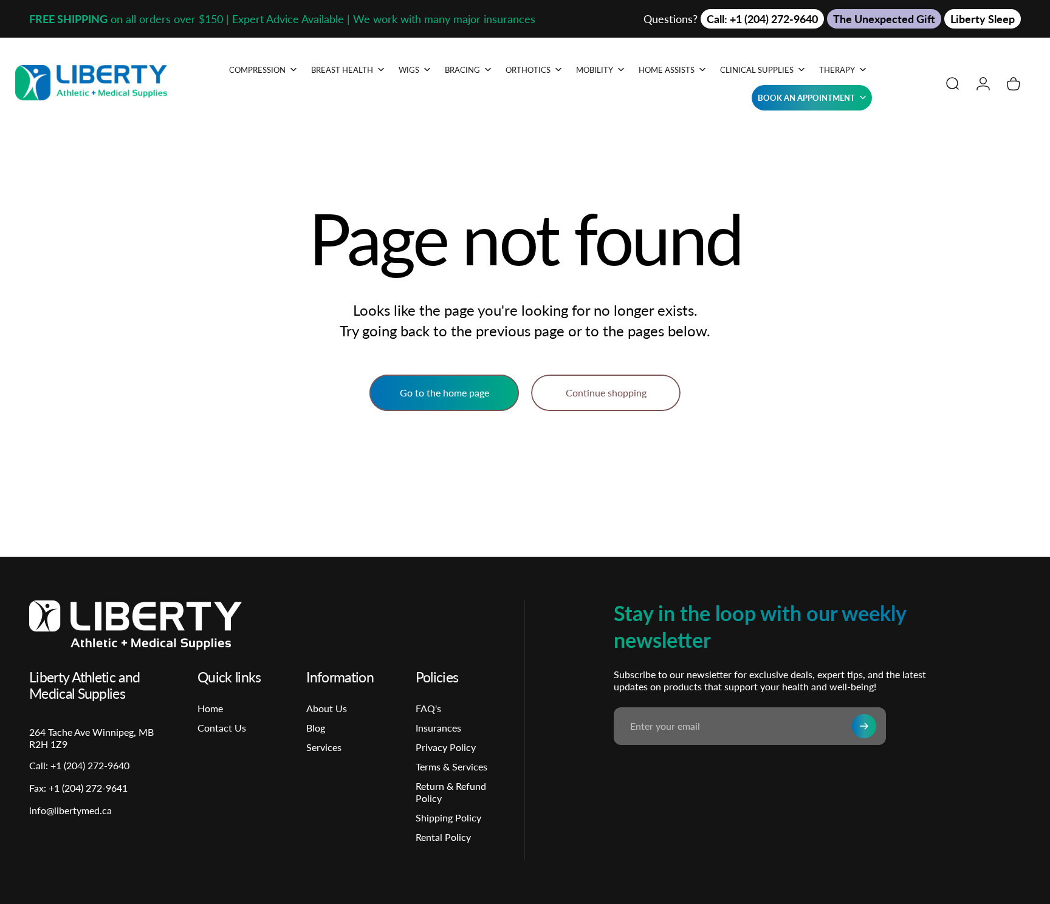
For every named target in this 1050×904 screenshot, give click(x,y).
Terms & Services (451, 766)
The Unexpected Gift (884, 18)
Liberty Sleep (982, 18)
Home (210, 708)
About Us (326, 708)
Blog (315, 727)
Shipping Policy (448, 817)
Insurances (438, 727)
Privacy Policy (446, 747)
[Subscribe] (864, 726)
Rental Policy (443, 837)
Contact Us (221, 727)
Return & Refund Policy (451, 792)
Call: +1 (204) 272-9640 (762, 18)
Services (323, 747)
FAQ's (428, 708)
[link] (78, 788)
